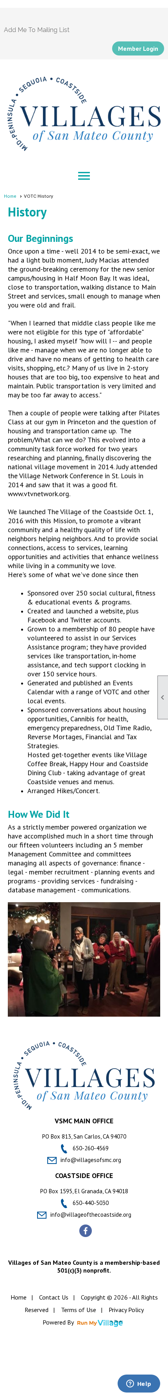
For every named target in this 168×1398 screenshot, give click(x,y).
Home (10, 196)
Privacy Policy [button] (126, 1310)
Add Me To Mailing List (37, 30)
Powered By (59, 1322)
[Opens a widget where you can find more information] (138, 1384)
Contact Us (53, 1297)
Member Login (138, 48)
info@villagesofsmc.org (91, 1160)
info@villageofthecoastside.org (90, 1214)
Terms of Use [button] (78, 1310)
